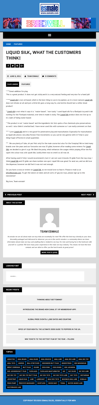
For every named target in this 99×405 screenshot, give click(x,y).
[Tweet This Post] (13, 65)
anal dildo (33, 359)
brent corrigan (13, 367)
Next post (86, 194)
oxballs (83, 379)
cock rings (57, 367)
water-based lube (75, 383)
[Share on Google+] (22, 65)
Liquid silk (14, 100)
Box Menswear (80, 363)
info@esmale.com (13, 173)
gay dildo (72, 371)
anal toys (11, 363)
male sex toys (53, 379)
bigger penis (66, 363)
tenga (62, 383)
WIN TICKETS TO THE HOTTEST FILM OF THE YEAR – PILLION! (49, 339)
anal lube (58, 359)
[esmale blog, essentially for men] (49, 9)
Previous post (14, 194)
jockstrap (11, 379)
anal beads (22, 359)
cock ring (46, 367)
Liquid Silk (64, 114)
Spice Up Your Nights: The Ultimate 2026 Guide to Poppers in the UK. (49, 329)
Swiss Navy (52, 383)
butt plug (27, 367)
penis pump (11, 383)
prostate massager (27, 383)
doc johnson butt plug (16, 371)
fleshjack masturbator (50, 371)
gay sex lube (84, 371)
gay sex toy (12, 375)
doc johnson (69, 367)
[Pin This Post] (17, 65)
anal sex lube (70, 359)
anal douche (46, 359)
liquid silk (23, 379)
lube (32, 379)
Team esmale (33, 76)
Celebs (36, 367)
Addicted (11, 359)
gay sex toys (45, 375)
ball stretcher (33, 363)
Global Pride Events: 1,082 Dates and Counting (49, 319)
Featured (25, 84)
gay (64, 371)
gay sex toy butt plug (28, 375)
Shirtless (41, 383)
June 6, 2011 (15, 76)
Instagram (84, 375)
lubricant (41, 379)
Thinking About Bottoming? (49, 299)
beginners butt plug (50, 363)
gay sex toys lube (60, 375)
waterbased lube (14, 387)
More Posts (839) (49, 252)
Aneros (21, 363)
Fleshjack (33, 371)
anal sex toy (83, 359)
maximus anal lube (69, 379)
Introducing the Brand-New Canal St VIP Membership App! (49, 309)
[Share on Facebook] (8, 65)
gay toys (73, 375)
